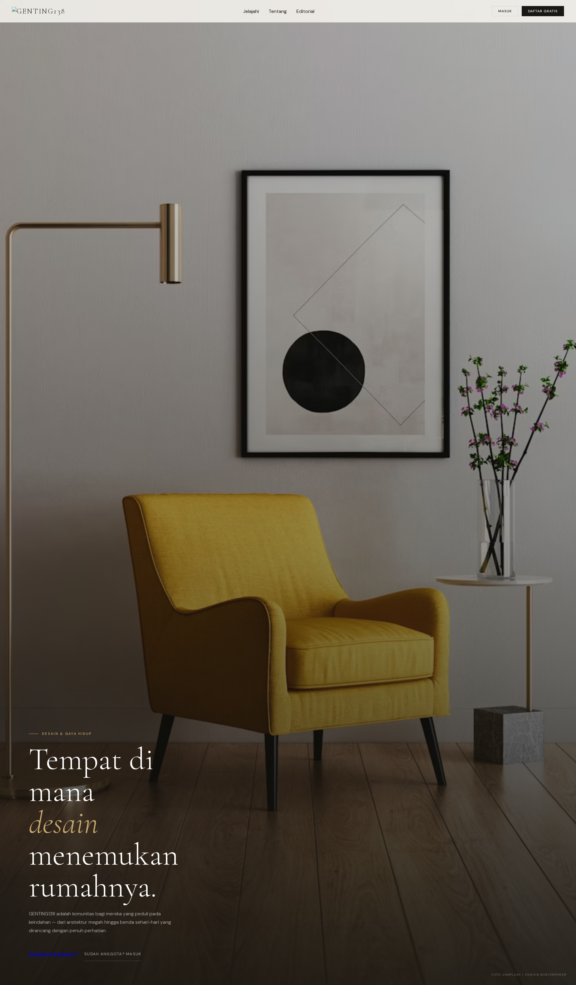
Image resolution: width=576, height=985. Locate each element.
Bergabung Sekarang (52, 954)
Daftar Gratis (543, 11)
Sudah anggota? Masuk (112, 953)
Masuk (505, 11)
